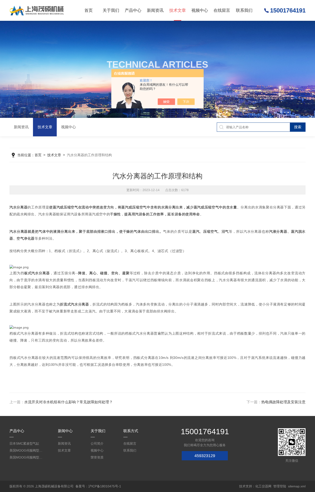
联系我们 (244, 10)
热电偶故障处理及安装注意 (283, 402)
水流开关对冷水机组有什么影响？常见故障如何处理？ (68, 402)
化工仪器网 (263, 486)
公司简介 (97, 443)
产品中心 (133, 10)
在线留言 (222, 10)
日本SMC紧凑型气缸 (24, 443)
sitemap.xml (297, 486)
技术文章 (177, 10)
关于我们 (111, 10)
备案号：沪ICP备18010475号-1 (98, 486)
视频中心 (199, 10)
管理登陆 (279, 486)
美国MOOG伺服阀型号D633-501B (26, 457)
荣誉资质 (97, 457)
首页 (88, 10)
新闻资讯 (155, 10)
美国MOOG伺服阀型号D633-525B (26, 450)
